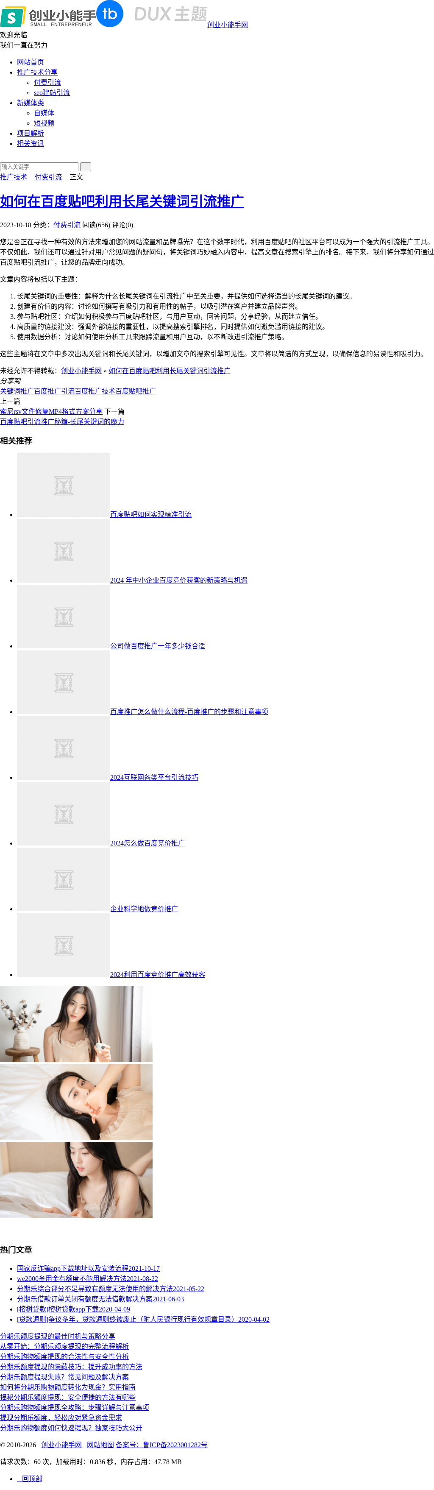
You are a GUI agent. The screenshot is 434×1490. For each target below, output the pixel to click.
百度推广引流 (54, 391)
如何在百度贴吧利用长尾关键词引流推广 (122, 201)
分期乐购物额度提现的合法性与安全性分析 (64, 1356)
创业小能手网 (227, 24)
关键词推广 (17, 391)
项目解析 (30, 133)
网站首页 (30, 62)
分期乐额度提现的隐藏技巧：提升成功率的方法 (71, 1366)
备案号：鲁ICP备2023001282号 (162, 1444)
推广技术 (13, 177)
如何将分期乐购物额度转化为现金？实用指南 (68, 1387)
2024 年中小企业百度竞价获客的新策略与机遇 (179, 580)
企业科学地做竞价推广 (144, 908)
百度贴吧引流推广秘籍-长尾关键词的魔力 (62, 421)
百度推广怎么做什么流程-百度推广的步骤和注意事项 (189, 711)
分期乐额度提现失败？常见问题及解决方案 (64, 1377)
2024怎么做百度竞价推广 (147, 843)
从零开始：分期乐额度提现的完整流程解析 (64, 1346)
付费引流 (47, 82)
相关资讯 (30, 143)
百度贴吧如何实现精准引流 (151, 514)
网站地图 (100, 1444)
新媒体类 (30, 102)
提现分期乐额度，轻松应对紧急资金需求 (61, 1417)
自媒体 (44, 113)
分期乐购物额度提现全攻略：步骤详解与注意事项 (74, 1407)
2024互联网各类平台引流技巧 (154, 777)
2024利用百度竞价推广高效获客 (157, 974)
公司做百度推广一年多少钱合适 (157, 646)
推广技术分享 (37, 72)
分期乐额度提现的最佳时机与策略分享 (57, 1336)
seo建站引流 (52, 92)
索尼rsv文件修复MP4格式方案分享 (51, 411)
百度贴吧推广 (135, 391)
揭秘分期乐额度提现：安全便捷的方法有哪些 (68, 1397)
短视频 (44, 123)
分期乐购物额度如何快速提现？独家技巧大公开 (71, 1427)
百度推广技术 (95, 391)
